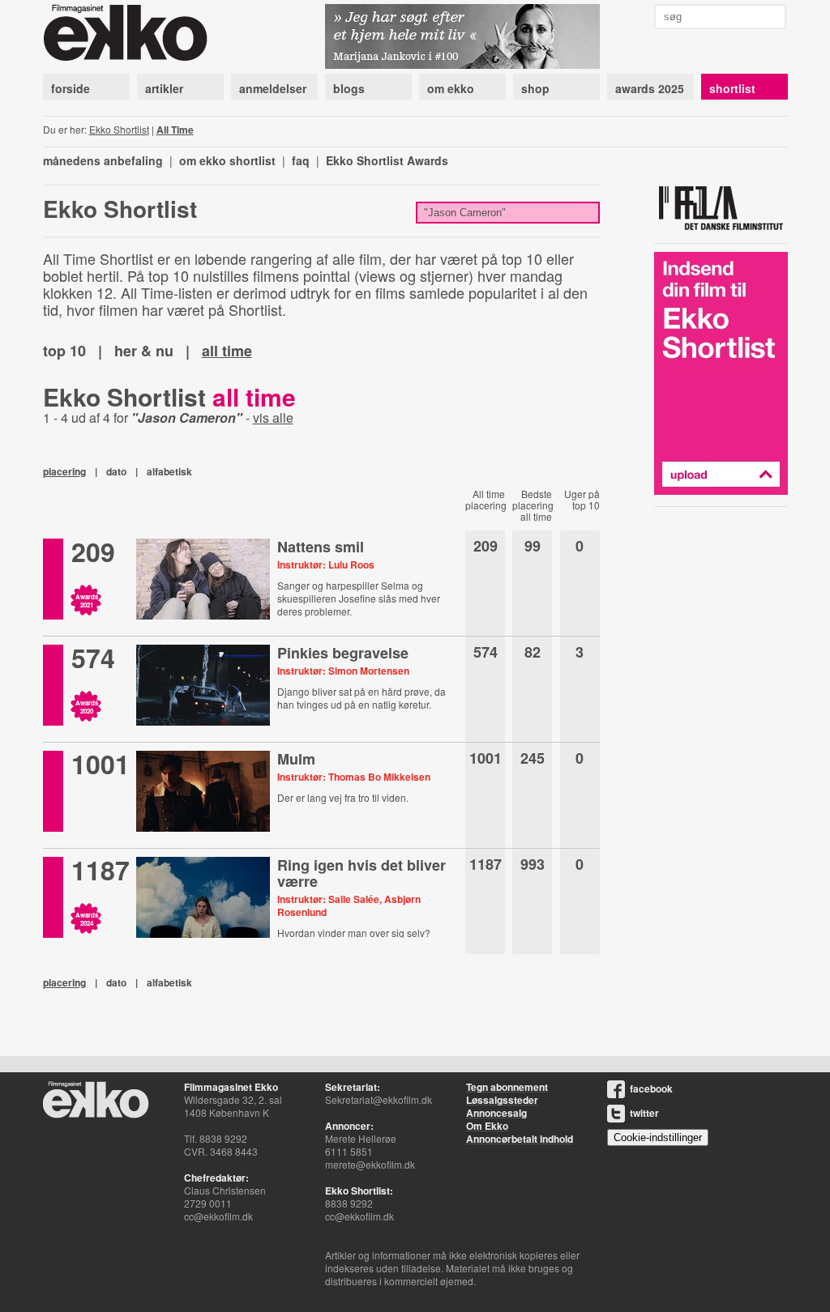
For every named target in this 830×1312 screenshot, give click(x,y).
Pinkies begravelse (343, 652)
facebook (651, 1088)
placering (64, 471)
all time (227, 350)
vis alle (273, 417)
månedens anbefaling (103, 160)
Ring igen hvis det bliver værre (361, 873)
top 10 (64, 350)
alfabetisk (169, 471)
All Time (175, 129)
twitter (644, 1112)
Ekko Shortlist (119, 129)
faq (301, 160)
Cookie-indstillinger (658, 1137)
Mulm (296, 758)
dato (116, 471)
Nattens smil (320, 546)
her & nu (143, 350)
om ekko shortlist (227, 160)
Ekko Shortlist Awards (387, 160)
